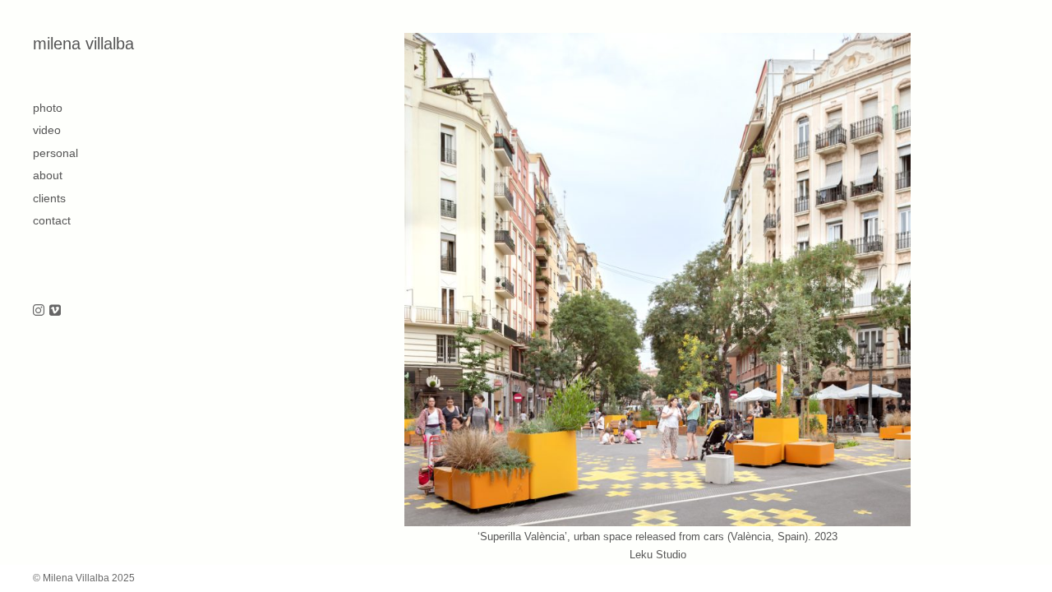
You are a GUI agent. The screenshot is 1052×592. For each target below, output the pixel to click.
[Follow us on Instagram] (38, 311)
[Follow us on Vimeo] (55, 311)
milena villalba (83, 44)
